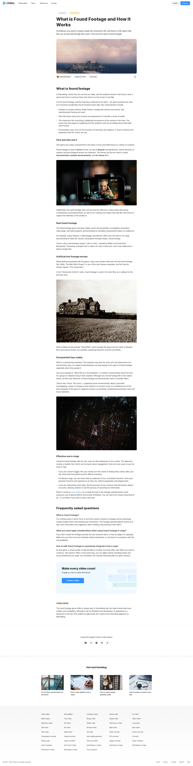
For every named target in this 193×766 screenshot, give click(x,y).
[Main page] (9, 3)
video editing (76, 492)
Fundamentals (74, 13)
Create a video (73, 580)
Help (188, 762)
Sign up (185, 3)
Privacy (165, 762)
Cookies (173, 762)
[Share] (135, 76)
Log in (175, 3)
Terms (158, 762)
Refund (181, 762)
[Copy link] (107, 643)
